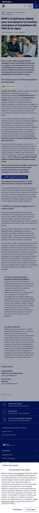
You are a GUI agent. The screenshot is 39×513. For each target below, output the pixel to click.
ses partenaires (19, 473)
